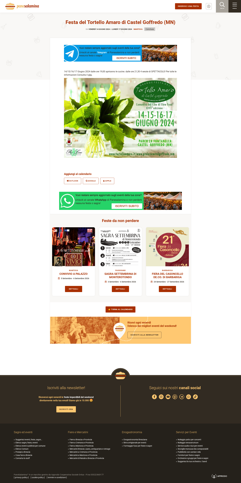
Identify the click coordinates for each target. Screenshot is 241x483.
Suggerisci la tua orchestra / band (192, 461)
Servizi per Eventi (186, 432)
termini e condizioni (57, 477)
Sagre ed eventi (23, 432)
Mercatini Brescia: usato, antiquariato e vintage (90, 449)
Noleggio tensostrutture (188, 442)
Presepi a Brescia (22, 452)
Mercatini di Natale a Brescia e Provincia (87, 458)
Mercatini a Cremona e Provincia (83, 452)
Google (92, 181)
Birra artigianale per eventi (135, 442)
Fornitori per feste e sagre (189, 455)
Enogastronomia (132, 432)
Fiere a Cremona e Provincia (82, 442)
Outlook (73, 181)
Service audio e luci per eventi (190, 446)
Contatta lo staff (22, 458)
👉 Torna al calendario (120, 309)
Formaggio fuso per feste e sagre (138, 446)
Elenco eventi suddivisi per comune (30, 446)
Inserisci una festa (188, 6)
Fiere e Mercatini (78, 432)
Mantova (138, 29)
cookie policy (38, 477)
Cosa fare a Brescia (23, 455)
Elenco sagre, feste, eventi (26, 442)
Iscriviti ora (66, 409)
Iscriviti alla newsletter (144, 335)
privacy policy (21, 477)
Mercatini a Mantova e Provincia (83, 455)
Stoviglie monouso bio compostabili (193, 449)
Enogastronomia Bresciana (135, 439)
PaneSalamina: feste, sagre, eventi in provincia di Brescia (21, 6)
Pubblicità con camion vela (189, 452)
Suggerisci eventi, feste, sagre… (28, 439)
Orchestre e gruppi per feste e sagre (193, 458)
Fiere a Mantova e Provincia (81, 446)
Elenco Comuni (21, 449)
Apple (108, 181)
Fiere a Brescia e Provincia (81, 439)
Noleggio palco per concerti (189, 439)
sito (90, 75)
